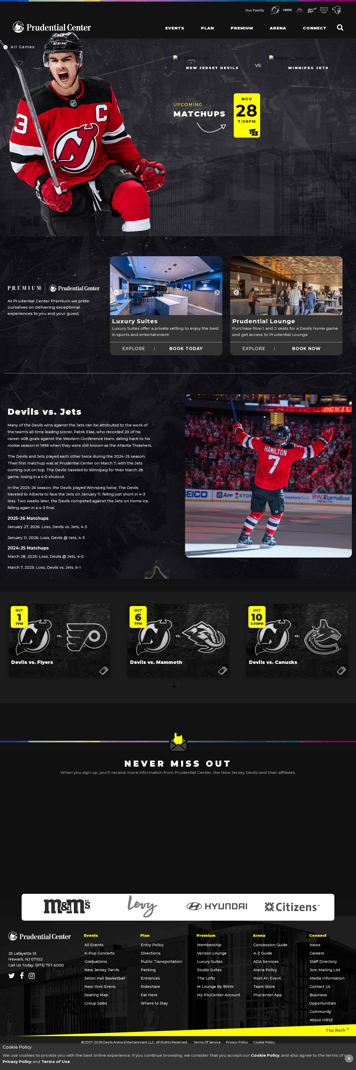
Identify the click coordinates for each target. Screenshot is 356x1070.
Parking (148, 970)
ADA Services (266, 961)
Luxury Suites (210, 961)
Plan (207, 28)
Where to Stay (154, 1003)
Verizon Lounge (212, 953)
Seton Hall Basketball (104, 978)
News (315, 945)
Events (174, 28)
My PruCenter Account (218, 995)
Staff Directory (323, 961)
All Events (93, 945)
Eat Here (149, 995)
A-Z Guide (262, 953)
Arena (278, 28)
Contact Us (320, 986)
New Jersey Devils (101, 970)
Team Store (264, 986)
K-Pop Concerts (99, 953)
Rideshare (150, 986)
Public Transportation (161, 961)
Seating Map (96, 995)
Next (216, 292)
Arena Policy (265, 970)
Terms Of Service (207, 1042)
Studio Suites (209, 970)
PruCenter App (267, 995)
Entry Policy (152, 945)
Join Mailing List (325, 970)
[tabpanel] (166, 292)
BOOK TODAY (186, 349)
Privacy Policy (237, 1042)
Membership (209, 945)
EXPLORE (133, 349)
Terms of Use (55, 1061)
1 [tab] (174, 686)
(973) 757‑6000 (49, 965)
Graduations (95, 961)
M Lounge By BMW (215, 986)
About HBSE (321, 1020)
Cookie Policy (264, 1042)
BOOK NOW (306, 349)
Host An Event (267, 978)
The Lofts (206, 978)
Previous (115, 292)
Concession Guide (270, 945)
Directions (151, 953)
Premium (242, 28)
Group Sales (95, 1003)
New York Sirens (100, 986)
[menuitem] (170, 23)
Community (320, 1011)
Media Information (327, 978)
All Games (22, 47)
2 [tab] (182, 686)
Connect (315, 28)
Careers (317, 953)
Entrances (150, 978)
